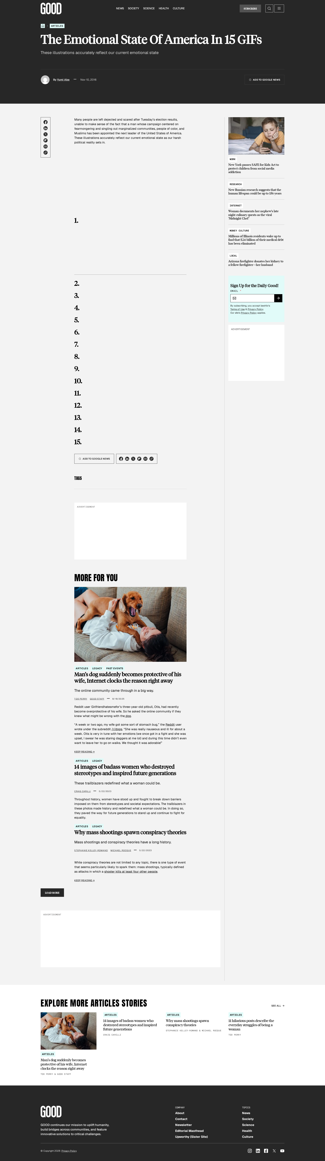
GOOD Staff (97, 699)
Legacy (97, 668)
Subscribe (250, 8)
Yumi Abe (63, 79)
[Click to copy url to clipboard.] (46, 153)
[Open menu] (279, 8)
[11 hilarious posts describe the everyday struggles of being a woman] (256, 1024)
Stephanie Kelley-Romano (91, 850)
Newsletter (183, 1125)
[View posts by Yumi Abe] (45, 79)
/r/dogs (117, 729)
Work (233, 159)
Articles (57, 25)
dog (128, 716)
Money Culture (239, 230)
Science (149, 8)
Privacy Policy (255, 309)
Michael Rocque (121, 850)
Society (133, 8)
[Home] (43, 26)
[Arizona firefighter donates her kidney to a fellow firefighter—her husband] (256, 259)
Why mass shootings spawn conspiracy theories (130, 832)
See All (276, 1005)
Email (235, 290)
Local (233, 255)
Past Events (114, 668)
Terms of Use (237, 309)
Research (236, 184)
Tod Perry (80, 699)
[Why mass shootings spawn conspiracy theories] (194, 1022)
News (120, 8)
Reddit (170, 724)
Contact (181, 1119)
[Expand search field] (269, 8)
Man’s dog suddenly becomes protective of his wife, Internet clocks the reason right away (127, 677)
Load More (52, 892)
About (179, 1113)
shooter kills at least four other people (130, 871)
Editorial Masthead (189, 1131)
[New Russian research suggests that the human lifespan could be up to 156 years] (256, 187)
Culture (179, 8)
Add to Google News (266, 79)
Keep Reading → (84, 751)
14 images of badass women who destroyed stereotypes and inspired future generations (125, 769)
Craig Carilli (82, 791)
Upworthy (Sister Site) (191, 1137)
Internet (236, 205)
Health (164, 8)
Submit (279, 299)
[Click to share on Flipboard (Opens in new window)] (46, 140)
